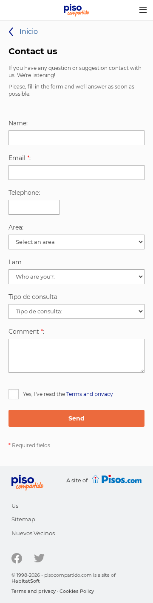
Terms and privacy (89, 394)
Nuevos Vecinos (33, 533)
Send (76, 418)
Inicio (29, 32)
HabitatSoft (25, 581)
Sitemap (23, 519)
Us (14, 505)
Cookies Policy (77, 591)
